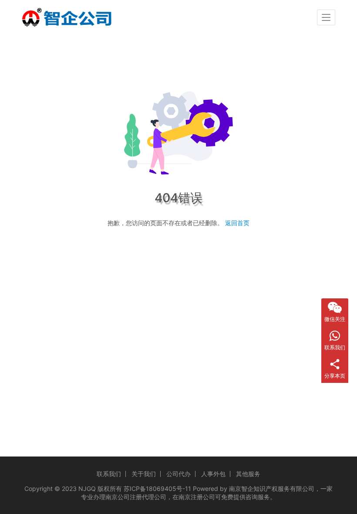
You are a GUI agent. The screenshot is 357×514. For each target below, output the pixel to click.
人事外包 (213, 473)
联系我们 (109, 473)
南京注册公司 (196, 496)
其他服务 (248, 473)
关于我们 (143, 473)
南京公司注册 (123, 496)
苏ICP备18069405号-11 (157, 488)
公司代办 (178, 473)
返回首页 (237, 223)
